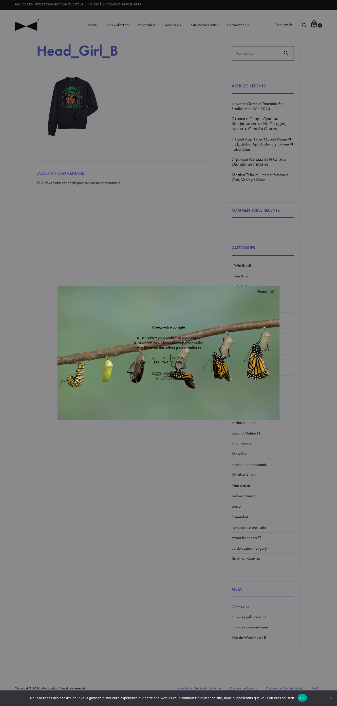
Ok (302, 698)
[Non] (330, 698)
